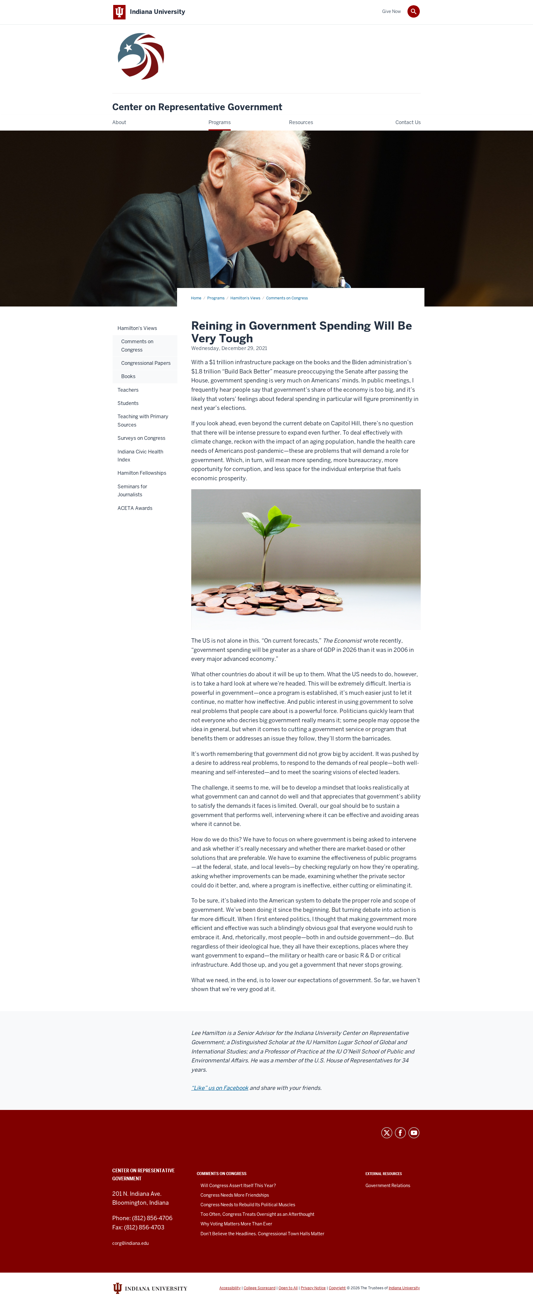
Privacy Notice (313, 1288)
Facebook (400, 1132)
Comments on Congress (287, 298)
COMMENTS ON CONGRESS (221, 1173)
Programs (216, 298)
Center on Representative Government (197, 107)
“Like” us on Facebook (219, 1087)
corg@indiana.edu (130, 1243)
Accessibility (230, 1288)
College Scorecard (259, 1288)
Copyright (337, 1288)
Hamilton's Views (245, 298)
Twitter (386, 1132)
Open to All (288, 1288)
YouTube (413, 1132)
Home (196, 298)
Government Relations (388, 1185)
